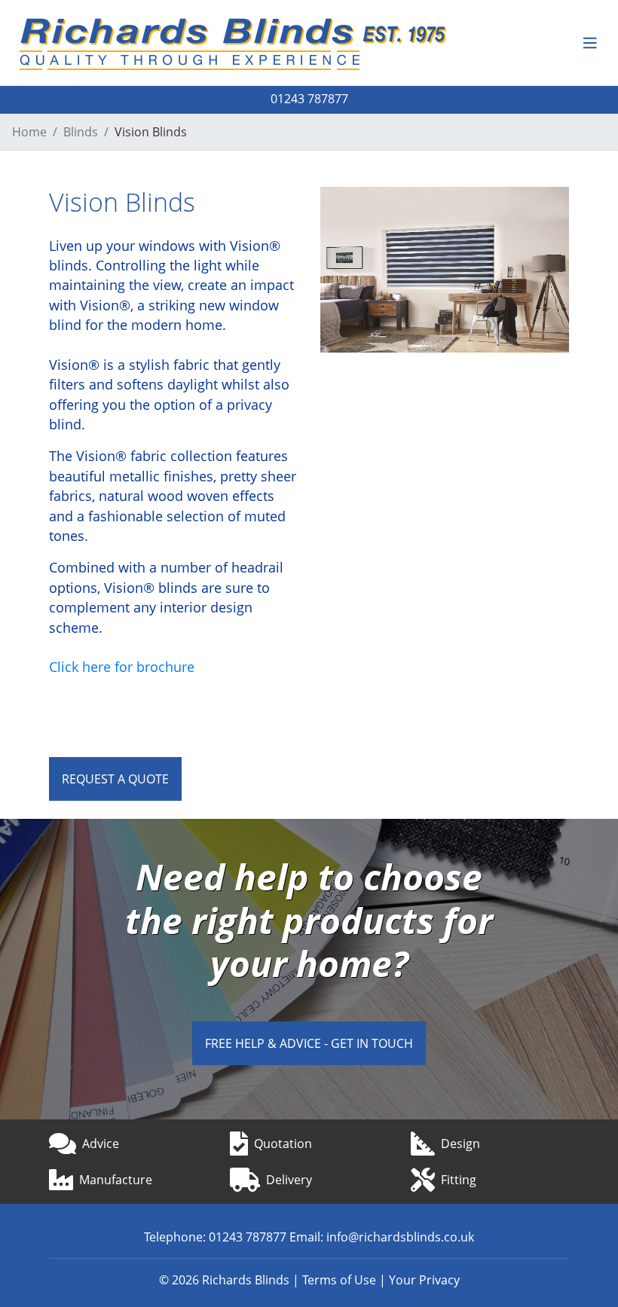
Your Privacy (424, 1280)
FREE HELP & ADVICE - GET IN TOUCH (309, 1043)
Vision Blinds (151, 132)
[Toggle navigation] (590, 43)
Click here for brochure (121, 667)
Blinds (80, 132)
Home (29, 132)
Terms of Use (339, 1280)
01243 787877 (309, 98)
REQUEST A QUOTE (115, 779)
